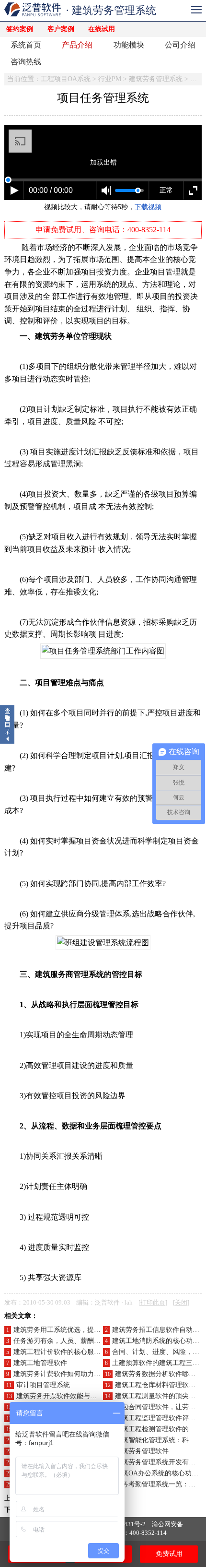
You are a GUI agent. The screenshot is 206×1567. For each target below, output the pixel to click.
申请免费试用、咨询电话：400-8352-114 (103, 230)
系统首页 (26, 45)
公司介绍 (180, 45)
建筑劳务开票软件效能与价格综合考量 (73, 1396)
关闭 (181, 1302)
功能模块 (129, 45)
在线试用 (101, 29)
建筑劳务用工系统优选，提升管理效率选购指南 (83, 1329)
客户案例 (60, 29)
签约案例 (19, 29)
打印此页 (152, 1302)
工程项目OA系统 (66, 79)
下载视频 (148, 207)
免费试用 (169, 1553)
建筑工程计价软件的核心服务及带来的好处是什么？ (90, 1351)
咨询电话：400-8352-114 (132, 1532)
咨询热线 (26, 62)
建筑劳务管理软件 (142, 1451)
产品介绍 (77, 45)
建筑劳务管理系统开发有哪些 (158, 1462)
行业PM (109, 79)
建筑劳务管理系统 (156, 79)
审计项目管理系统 (43, 1385)
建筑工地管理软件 (40, 1362)
